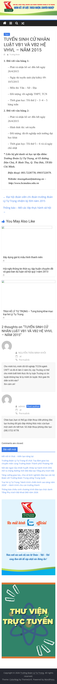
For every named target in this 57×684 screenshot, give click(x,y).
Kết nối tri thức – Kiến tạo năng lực (18, 456)
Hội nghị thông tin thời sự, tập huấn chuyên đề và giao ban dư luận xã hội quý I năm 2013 (28, 270)
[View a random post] (23, 23)
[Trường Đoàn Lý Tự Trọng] (5, 23)
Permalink (24, 359)
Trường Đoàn (15, 54)
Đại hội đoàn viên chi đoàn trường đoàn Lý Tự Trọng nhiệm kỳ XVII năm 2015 (28, 199)
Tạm (7, 34)
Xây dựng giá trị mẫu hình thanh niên (23, 257)
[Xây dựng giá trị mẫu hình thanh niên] (27, 227)
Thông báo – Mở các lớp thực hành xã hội (27, 209)
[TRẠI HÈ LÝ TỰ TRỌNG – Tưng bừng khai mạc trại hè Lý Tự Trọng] (28, 281)
